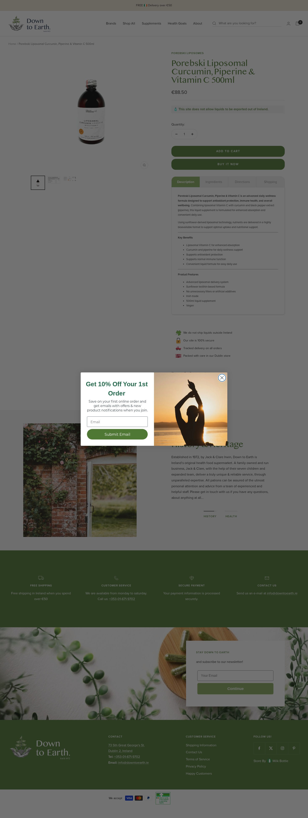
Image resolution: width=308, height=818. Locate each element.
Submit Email (117, 434)
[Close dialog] (222, 377)
